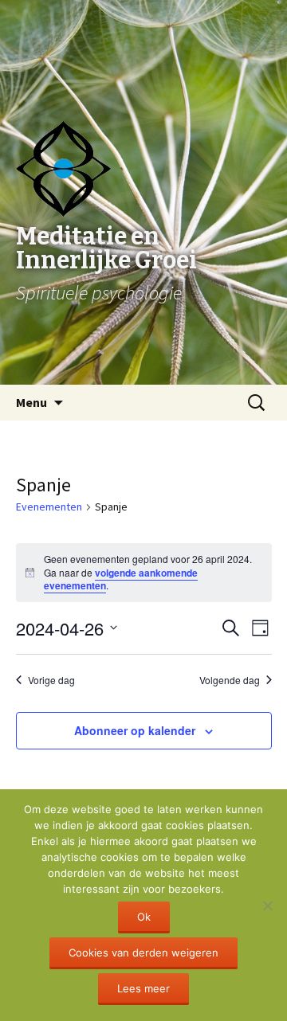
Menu (31, 402)
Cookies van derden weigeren (143, 952)
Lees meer (143, 988)
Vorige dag (51, 680)
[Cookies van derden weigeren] (267, 905)
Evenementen (49, 506)
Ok (144, 916)
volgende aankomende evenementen (121, 579)
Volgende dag (229, 680)
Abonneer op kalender (134, 730)
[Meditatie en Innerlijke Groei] (143, 40)
